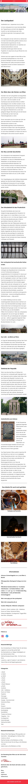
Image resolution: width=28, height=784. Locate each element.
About (8, 738)
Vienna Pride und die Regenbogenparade (11, 662)
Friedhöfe (3, 694)
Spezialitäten (4, 712)
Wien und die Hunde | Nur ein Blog (9, 742)
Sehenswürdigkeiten (6, 613)
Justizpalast (10, 615)
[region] (14, 8)
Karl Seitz (10, 390)
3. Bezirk (3, 680)
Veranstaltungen (5, 720)
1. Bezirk (8, 609)
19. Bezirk (3, 676)
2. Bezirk (3, 678)
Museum (3, 706)
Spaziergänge (4, 710)
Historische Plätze (15, 611)
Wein (2, 724)
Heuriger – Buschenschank (7, 700)
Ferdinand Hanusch (11, 386)
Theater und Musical (6, 714)
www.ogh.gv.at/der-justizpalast (13, 598)
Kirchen (3, 704)
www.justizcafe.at (12, 602)
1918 (8, 382)
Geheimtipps (4, 698)
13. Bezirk (3, 674)
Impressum (4, 774)
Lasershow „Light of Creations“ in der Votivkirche (13, 660)
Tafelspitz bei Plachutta (14, 511)
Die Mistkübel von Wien (17, 740)
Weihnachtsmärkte (5, 722)
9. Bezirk (3, 686)
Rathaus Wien (21, 736)
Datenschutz (4, 776)
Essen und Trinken (5, 611)
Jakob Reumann (18, 384)
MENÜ (14, 1)
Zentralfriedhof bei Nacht (14, 537)
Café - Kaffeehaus (20, 609)
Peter (22, 24)
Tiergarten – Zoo (5, 716)
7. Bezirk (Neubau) (5, 684)
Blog (2, 770)
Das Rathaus (14, 563)
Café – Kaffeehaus (5, 690)
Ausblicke (12, 609)
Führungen (3, 696)
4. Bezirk (3, 682)
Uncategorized (15, 613)
